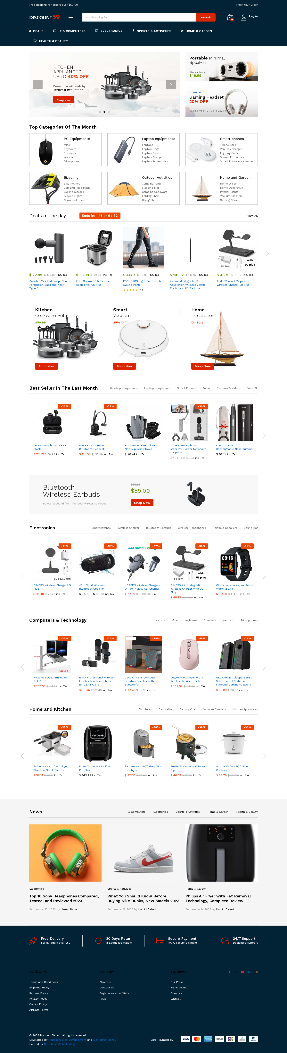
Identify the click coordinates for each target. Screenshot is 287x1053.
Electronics (42, 528)
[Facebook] (229, 972)
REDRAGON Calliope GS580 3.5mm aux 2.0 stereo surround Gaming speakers (234, 681)
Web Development (74, 1039)
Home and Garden (235, 177)
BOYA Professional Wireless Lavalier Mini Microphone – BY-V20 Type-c (97, 681)
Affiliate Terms (38, 1009)
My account (178, 987)
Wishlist (176, 998)
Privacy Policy (38, 998)
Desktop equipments (123, 388)
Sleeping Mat (150, 187)
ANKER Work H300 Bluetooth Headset (91, 447)
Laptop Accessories (155, 161)
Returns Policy (38, 993)
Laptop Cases (151, 153)
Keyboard (70, 148)
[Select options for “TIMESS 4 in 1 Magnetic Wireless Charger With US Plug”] (184, 578)
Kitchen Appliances (245, 709)
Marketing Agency (104, 1039)
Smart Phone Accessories (236, 161)
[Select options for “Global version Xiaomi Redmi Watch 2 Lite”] (230, 578)
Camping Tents (151, 183)
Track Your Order (247, 4)
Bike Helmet (72, 183)
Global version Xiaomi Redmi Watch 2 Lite (235, 587)
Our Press (177, 982)
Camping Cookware (154, 191)
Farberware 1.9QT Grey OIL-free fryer (143, 768)
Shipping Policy (39, 987)
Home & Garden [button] (199, 31)
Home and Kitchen (50, 709)
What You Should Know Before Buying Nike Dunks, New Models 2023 (143, 898)
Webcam (69, 157)
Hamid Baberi (69, 909)
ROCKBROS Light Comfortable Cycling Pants (143, 282)
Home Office (228, 183)
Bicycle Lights (73, 195)
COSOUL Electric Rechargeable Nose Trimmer (234, 447)
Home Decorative (231, 187)
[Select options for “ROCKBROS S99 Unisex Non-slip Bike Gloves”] (139, 439)
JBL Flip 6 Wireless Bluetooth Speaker (92, 587)
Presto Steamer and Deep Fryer (187, 768)
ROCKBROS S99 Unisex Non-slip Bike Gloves (140, 447)
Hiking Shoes (150, 200)
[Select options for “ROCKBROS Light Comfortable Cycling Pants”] (139, 266)
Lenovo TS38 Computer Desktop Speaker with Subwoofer (141, 681)
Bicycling (71, 177)
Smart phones (232, 139)
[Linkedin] (249, 972)
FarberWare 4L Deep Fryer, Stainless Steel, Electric (50, 768)
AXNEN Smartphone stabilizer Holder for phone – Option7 (188, 449)
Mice (67, 144)
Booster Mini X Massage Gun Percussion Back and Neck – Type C (48, 284)
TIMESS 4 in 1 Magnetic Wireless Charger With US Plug (186, 589)
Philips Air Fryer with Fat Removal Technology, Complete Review (218, 898)
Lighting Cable (229, 153)
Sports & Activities (188, 811)
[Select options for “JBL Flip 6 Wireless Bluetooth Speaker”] (93, 578)
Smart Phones (186, 388)
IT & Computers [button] (72, 31)
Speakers (70, 153)
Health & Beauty (247, 811)
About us (105, 982)
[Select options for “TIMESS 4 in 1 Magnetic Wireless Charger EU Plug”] (232, 266)
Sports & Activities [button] (154, 31)
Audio (206, 388)
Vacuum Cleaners (231, 195)
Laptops (147, 144)
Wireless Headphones (192, 527)
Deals (38, 31)
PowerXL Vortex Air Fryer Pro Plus (95, 768)
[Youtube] (242, 972)
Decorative (166, 709)
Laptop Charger (152, 157)
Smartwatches (101, 527)
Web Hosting (66, 1044)
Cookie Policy (38, 1004)
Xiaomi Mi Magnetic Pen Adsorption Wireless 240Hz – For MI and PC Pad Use (189, 284)
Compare (177, 993)
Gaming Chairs (229, 200)
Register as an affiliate (114, 993)
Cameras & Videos (229, 388)
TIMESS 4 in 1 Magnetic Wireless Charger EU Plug (233, 282)
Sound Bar (251, 527)
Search (206, 17)
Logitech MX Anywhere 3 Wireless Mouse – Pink (186, 679)
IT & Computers (135, 811)
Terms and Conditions (43, 982)
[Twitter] (236, 972)
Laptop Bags (150, 148)
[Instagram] (256, 972)
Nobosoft (55, 1039)
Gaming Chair (188, 709)
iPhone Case (228, 144)
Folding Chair (150, 195)
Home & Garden (218, 811)
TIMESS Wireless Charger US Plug (52, 587)
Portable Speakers (225, 527)
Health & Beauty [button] (53, 41)
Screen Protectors (232, 157)
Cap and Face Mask (77, 187)
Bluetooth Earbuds (158, 527)
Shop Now (63, 100)
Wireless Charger (231, 148)
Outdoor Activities (157, 177)
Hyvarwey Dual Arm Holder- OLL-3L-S (51, 679)
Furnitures (145, 709)
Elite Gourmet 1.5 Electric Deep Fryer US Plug (93, 282)
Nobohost (50, 1044)
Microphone (71, 161)
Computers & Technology (57, 620)
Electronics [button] (112, 30)
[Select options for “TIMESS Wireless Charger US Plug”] (47, 578)
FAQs (103, 998)
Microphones (249, 620)
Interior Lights (229, 191)
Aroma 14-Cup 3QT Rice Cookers (232, 768)
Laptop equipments (158, 139)
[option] (49, 259)
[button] (45, 266)
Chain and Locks (75, 200)
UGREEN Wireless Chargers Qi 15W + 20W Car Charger (142, 587)
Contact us (107, 987)
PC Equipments (77, 139)
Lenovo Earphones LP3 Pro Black (51, 447)
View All (252, 215)
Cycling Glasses (74, 191)
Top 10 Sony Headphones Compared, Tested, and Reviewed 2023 (64, 898)
